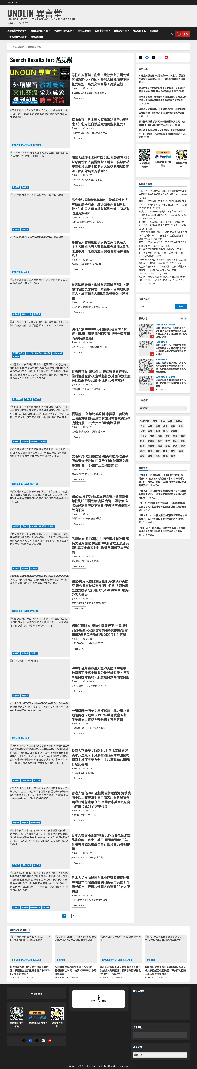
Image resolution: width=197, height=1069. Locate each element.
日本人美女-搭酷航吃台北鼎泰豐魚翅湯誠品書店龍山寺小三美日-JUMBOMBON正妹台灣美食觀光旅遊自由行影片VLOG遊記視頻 (40, 849)
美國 (150, 451)
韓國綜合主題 (26, 314)
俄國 (158, 426)
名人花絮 (25, 102)
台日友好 (16, 865)
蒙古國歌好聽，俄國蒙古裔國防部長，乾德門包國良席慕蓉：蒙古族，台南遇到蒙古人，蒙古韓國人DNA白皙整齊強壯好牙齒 (40, 298)
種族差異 (33, 102)
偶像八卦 (16, 102)
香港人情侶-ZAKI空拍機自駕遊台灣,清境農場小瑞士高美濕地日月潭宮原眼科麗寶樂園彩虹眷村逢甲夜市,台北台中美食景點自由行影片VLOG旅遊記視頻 (40, 806)
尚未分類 (172, 377)
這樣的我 (16, 738)
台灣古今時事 (101, 30)
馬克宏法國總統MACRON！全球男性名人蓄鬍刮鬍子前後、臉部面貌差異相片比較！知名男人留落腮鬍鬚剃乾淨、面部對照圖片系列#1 (40, 213)
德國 (183, 436)
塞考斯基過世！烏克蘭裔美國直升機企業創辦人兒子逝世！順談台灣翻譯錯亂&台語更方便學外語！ (162, 98)
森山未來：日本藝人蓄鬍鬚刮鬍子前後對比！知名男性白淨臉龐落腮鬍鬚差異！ (40, 128)
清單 (160, 446)
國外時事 (16, 314)
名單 (158, 431)
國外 (165, 431)
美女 (158, 451)
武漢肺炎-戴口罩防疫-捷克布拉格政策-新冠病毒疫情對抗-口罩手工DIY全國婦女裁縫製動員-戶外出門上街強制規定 (40, 467)
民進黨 (151, 446)
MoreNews (108, 1065)
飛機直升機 (127, 960)
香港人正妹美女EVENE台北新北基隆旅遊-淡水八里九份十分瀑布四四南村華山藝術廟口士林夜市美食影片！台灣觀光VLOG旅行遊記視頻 (40, 764)
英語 (142, 456)
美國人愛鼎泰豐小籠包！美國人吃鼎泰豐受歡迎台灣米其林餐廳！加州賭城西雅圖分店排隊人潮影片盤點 (146, 348)
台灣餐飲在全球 (18, 353)
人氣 (142, 426)
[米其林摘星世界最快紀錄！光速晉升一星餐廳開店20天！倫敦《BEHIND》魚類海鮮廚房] (76, 949)
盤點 (167, 446)
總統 (142, 451)
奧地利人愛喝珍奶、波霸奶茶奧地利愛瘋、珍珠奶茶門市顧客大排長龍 (146, 383)
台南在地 (28, 399)
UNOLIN (77, 88)
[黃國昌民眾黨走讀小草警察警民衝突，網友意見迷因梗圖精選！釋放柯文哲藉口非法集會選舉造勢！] (166, 949)
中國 (170, 421)
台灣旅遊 (16, 823)
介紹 (150, 426)
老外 (173, 451)
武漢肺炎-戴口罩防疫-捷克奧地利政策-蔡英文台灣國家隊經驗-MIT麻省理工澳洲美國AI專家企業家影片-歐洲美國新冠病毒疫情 (40, 552)
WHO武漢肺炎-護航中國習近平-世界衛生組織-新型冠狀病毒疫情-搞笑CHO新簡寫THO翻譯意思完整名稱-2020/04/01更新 (40, 637)
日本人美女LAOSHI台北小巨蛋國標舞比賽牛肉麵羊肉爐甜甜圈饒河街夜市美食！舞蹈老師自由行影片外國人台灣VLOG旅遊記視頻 (40, 891)
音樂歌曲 (37, 314)
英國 (181, 451)
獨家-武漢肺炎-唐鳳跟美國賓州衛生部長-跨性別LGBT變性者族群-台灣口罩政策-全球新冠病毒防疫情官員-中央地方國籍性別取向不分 (40, 510)
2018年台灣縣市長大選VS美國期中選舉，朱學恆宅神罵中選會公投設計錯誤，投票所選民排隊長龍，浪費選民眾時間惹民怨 (40, 679)
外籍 (152, 436)
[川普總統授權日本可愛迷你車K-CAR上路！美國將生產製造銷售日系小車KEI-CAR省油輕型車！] (31, 949)
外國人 (143, 436)
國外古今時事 (120, 30)
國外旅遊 (38, 353)
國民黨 (174, 431)
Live (186, 33)
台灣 (150, 431)
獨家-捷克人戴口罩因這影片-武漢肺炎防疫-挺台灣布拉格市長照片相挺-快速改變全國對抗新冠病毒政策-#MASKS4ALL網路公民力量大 (40, 594)
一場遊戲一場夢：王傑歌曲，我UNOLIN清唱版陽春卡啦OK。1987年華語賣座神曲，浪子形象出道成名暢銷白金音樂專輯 (40, 721)
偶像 (165, 426)
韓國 (173, 456)
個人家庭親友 (18, 399)
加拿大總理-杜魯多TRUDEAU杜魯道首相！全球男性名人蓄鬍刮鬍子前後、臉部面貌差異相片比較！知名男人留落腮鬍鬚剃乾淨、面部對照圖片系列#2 (40, 171)
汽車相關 (37, 960)
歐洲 (142, 446)
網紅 (183, 446)
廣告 (167, 436)
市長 (160, 436)
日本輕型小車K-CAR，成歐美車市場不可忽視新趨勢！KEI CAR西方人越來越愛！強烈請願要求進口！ (163, 132)
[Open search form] (172, 33)
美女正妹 (37, 780)
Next (75, 915)
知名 (175, 446)
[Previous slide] (181, 318)
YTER (155, 421)
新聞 (160, 441)
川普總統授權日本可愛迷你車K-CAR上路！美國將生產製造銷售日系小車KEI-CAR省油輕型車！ (162, 77)
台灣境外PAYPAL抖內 (37, 1023)
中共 (162, 421)
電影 (165, 456)
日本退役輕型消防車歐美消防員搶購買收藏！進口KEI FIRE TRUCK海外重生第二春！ (162, 123)
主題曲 (179, 421)
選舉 (150, 456)
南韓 (173, 426)
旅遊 (167, 441)
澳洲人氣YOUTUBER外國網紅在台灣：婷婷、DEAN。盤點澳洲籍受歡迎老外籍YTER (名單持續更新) (40, 340)
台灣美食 (16, 780)
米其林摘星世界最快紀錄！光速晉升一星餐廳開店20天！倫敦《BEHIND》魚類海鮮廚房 (162, 89)
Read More (80, 98)
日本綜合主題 (26, 145)
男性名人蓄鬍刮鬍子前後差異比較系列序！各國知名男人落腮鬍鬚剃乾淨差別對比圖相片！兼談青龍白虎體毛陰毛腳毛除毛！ (40, 255)
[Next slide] (185, 318)
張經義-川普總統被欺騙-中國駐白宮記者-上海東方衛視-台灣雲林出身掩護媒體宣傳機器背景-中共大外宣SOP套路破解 (40, 425)
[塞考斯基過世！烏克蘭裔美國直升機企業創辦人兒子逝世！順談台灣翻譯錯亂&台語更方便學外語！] (121, 949)
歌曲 (183, 441)
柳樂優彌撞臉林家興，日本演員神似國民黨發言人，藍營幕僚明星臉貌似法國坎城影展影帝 (162, 494)
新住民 (151, 441)
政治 (142, 441)
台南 (142, 431)
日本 (175, 441)
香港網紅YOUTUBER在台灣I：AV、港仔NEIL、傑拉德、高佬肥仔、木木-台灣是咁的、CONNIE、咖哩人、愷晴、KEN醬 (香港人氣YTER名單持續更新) (162, 480)
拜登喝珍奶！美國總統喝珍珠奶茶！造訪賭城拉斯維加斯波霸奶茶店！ (146, 366)
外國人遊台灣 (58, 353)
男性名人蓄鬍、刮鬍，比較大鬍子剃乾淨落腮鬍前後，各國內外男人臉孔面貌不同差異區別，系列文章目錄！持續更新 (40, 86)
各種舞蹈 (25, 907)
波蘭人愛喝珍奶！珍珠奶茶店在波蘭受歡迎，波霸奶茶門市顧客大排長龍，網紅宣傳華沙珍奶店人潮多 (146, 331)
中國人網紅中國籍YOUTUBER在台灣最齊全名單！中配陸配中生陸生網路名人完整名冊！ (163, 519)
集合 (158, 456)
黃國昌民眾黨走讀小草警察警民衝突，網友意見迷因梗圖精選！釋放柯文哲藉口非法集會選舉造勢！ (162, 110)
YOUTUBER (144, 421)
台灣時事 (25, 441)
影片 (175, 436)
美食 (165, 451)
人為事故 (16, 441)
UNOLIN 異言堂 (34, 12)
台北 (181, 426)
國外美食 (47, 353)
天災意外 (42, 441)
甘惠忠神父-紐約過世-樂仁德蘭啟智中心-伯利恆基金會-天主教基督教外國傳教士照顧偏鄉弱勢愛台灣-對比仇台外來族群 (40, 383)
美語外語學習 (116, 960)
